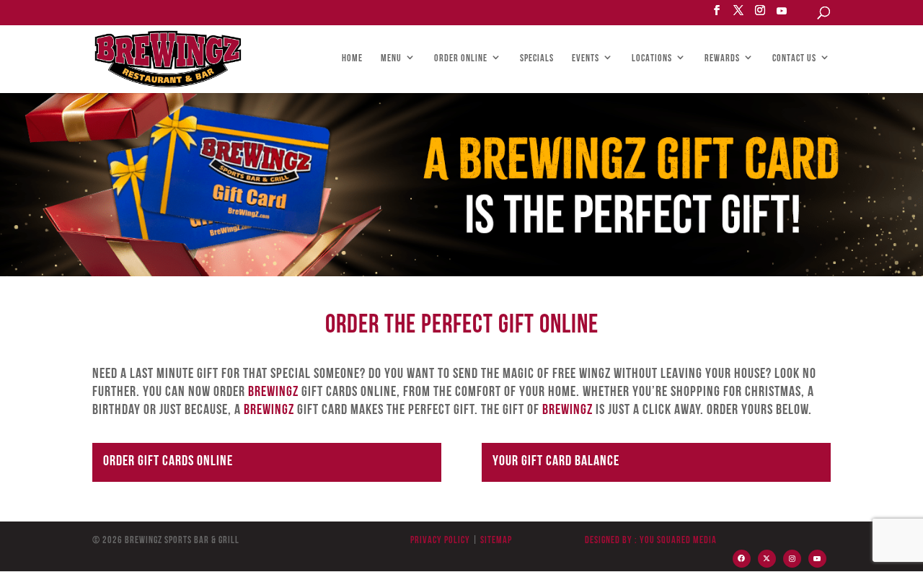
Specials (537, 59)
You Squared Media (678, 540)
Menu (391, 59)
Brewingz (273, 392)
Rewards (722, 59)
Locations (652, 59)
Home (352, 59)
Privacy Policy (440, 540)
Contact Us (794, 59)
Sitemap (495, 540)
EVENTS (585, 59)
